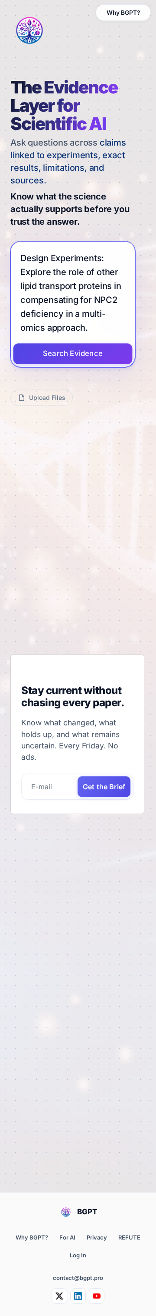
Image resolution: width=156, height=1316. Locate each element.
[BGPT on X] (59, 1296)
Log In (78, 1255)
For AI (67, 1237)
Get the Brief (104, 786)
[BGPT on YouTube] (96, 1296)
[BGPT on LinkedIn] (78, 1296)
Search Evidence (73, 353)
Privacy (97, 1237)
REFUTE (129, 1237)
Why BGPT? (123, 12)
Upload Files (47, 397)
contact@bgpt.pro (78, 1277)
